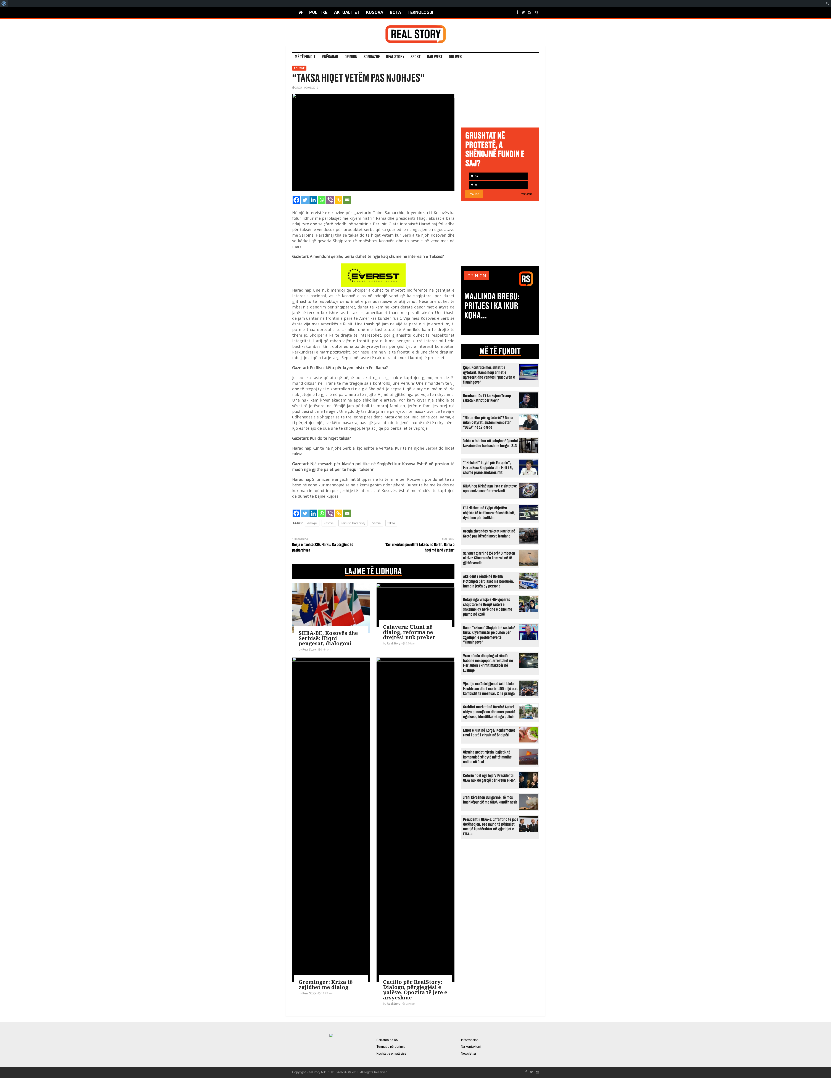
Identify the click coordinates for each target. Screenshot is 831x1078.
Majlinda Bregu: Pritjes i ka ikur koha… (492, 306)
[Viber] (330, 200)
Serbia (376, 523)
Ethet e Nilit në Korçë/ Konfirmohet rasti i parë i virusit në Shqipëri (489, 732)
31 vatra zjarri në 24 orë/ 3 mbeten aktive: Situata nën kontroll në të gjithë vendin (489, 558)
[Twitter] (305, 200)
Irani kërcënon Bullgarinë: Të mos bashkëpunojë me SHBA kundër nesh (490, 800)
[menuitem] (4, 3)
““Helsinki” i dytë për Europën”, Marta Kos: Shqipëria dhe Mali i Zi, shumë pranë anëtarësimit (488, 468)
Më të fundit (305, 57)
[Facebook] (296, 200)
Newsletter (468, 1053)
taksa (391, 523)
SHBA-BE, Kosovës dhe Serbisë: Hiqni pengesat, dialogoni (328, 638)
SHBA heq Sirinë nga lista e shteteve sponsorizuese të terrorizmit (490, 488)
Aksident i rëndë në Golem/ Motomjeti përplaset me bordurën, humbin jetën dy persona (488, 581)
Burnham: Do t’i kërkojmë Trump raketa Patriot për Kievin (487, 398)
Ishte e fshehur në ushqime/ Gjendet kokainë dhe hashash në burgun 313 (490, 443)
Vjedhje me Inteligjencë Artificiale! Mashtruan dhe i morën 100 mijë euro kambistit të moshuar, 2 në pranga (490, 689)
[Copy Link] (338, 200)
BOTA (395, 12)
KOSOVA (374, 12)
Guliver (455, 57)
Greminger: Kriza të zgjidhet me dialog (326, 984)
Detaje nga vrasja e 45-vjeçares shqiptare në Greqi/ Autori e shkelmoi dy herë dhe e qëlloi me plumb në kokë (487, 607)
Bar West (435, 57)
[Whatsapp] (321, 200)
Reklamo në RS (387, 1040)
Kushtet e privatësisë (391, 1053)
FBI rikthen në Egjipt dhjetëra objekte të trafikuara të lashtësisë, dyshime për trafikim (489, 513)
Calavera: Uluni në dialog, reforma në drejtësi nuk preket (409, 632)
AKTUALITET (347, 12)
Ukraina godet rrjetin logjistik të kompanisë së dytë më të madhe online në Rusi (487, 757)
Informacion (469, 1040)
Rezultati (526, 193)
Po (476, 176)
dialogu (312, 523)
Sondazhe (372, 57)
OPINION (476, 275)
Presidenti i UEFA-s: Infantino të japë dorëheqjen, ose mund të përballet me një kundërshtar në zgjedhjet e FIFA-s (490, 827)
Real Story (395, 57)
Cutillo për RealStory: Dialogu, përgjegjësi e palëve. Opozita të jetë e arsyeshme (415, 989)
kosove (329, 523)
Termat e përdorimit (391, 1047)
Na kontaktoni (471, 1047)
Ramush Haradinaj (353, 523)
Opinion (351, 57)
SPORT (416, 57)
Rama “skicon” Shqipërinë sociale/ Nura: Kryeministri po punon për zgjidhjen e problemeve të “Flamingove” (489, 635)
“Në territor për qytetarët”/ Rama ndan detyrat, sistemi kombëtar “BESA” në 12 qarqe (488, 423)
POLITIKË (318, 12)
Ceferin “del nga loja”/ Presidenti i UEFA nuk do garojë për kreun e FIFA (489, 778)
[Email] (347, 200)
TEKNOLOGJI (420, 12)
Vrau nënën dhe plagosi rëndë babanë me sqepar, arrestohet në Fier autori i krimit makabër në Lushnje (488, 663)
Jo (475, 184)
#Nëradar (330, 57)
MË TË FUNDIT (500, 351)
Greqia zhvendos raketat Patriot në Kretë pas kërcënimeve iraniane (489, 533)
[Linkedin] (313, 200)
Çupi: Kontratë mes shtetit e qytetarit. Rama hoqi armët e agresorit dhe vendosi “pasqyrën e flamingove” (489, 375)
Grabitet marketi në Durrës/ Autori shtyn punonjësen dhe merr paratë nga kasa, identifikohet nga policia (489, 712)
